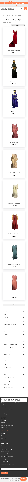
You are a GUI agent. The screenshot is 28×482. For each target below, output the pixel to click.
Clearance (6, 314)
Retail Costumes (14, 368)
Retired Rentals (7, 371)
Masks (14, 361)
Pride (5, 364)
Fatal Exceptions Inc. (14, 480)
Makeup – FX (14, 354)
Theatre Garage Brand (9, 381)
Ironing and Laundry (8, 337)
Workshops (3, 441)
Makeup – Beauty (14, 341)
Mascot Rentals (7, 357)
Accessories (14, 311)
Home (4, 15)
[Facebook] (1, 414)
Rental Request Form (5, 459)
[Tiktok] (16, 5)
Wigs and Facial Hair (14, 391)
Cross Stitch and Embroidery (14, 324)
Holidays (14, 334)
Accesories (3, 420)
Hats (14, 331)
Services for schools (5, 454)
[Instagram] (13, 5)
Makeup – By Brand (14, 348)
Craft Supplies (14, 321)
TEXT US (23, 479)
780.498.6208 (14, 1)
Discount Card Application (7, 456)
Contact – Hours (4, 443)
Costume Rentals (9, 15)
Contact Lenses (14, 318)
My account (3, 446)
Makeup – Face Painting (14, 351)
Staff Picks (3, 438)
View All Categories (5, 430)
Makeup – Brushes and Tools (14, 344)
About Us (3, 436)
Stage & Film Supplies (9, 377)
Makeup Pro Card (5, 451)
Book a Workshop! (5, 461)
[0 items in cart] (14, 305)
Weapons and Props (14, 388)
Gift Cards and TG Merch (9, 327)
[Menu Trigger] (25, 8)
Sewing (14, 374)
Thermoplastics (7, 384)
